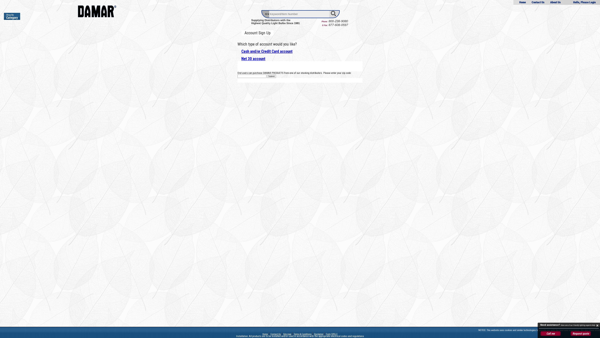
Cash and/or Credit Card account (266, 51)
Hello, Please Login (584, 2)
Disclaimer (318, 334)
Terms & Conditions (303, 334)
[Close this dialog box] (597, 325)
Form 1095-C (332, 334)
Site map (287, 334)
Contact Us (538, 2)
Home (522, 2)
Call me (550, 333)
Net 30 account (253, 58)
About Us (555, 2)
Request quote (580, 333)
